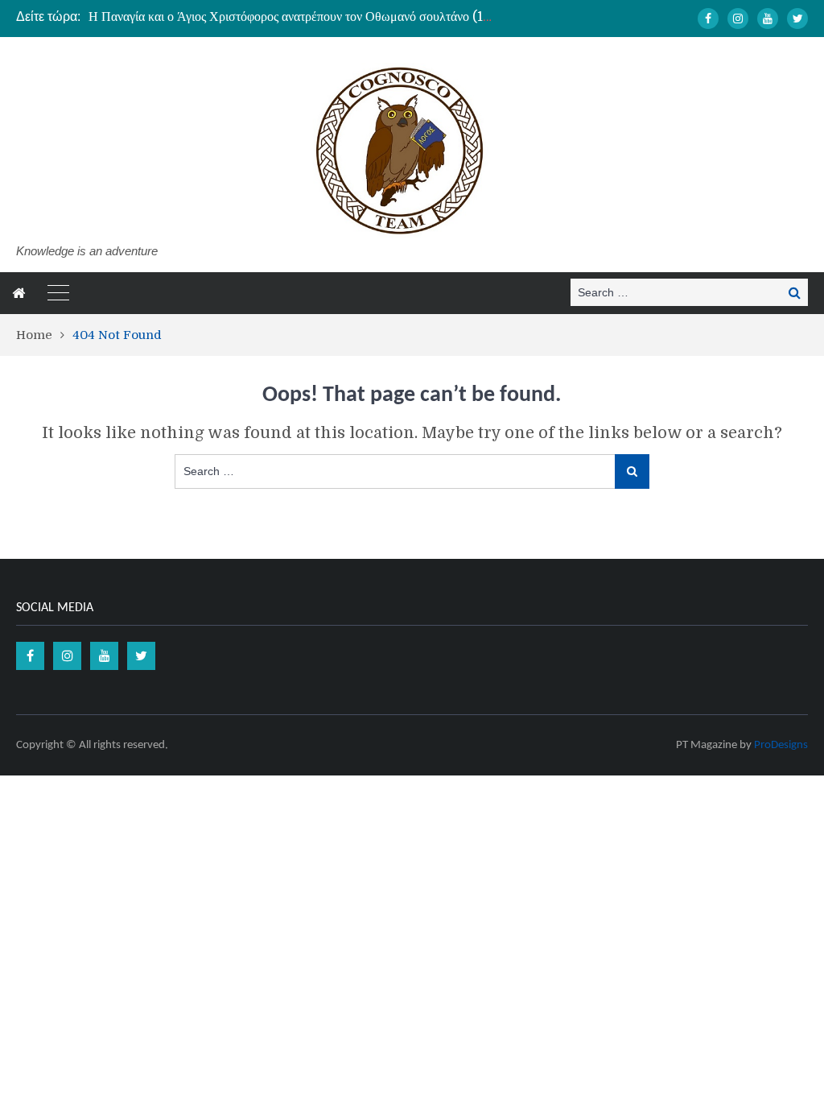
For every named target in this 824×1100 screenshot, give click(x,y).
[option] (290, 17)
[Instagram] (737, 18)
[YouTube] (767, 18)
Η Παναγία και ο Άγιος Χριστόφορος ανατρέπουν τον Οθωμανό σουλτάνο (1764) (299, 17)
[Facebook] (708, 18)
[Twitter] (797, 18)
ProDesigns (781, 745)
